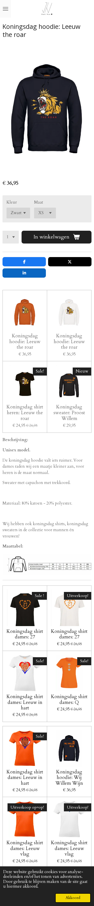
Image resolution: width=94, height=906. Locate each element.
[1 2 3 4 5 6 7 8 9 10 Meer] (11, 237)
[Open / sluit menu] (5, 9)
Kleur (12, 202)
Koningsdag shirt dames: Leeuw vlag (25, 848)
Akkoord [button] (73, 897)
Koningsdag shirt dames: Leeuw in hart (25, 702)
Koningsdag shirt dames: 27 (25, 634)
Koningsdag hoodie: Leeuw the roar (25, 341)
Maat (38, 202)
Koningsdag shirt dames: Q (69, 699)
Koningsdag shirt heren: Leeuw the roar (25, 412)
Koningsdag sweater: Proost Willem (69, 412)
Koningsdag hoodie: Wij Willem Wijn (69, 777)
